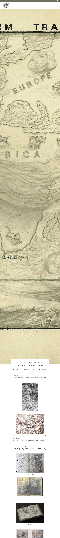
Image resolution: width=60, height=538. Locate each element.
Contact (52, 5)
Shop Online (45, 5)
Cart (57, 5)
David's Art (37, 5)
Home (32, 5)
